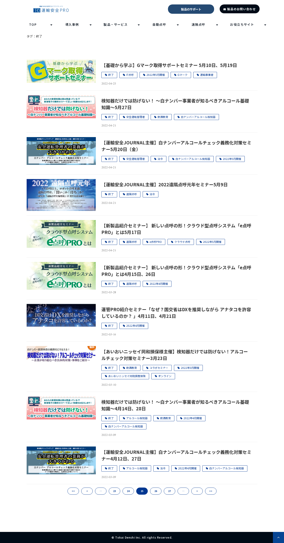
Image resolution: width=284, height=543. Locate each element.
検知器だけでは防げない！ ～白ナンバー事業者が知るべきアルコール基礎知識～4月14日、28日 (175, 405)
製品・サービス (116, 24)
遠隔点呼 (198, 24)
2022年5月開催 (155, 75)
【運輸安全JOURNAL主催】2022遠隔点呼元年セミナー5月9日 (164, 184)
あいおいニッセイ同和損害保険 (127, 376)
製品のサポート (191, 9)
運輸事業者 (206, 75)
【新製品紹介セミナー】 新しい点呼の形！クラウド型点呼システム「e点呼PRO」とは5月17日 (176, 228)
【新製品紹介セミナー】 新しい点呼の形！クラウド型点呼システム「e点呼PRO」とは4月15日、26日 (176, 270)
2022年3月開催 (190, 368)
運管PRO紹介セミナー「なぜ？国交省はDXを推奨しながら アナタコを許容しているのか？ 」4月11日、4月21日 (176, 312)
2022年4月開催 (159, 283)
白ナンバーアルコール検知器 (198, 117)
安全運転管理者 (135, 117)
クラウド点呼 (182, 242)
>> (210, 491)
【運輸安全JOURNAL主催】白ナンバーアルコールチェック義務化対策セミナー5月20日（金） (176, 145)
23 (114, 491)
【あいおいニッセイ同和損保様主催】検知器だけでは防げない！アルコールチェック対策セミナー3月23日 (174, 354)
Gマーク (182, 75)
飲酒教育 (163, 117)
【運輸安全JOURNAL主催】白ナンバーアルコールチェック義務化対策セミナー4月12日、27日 (176, 455)
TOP (33, 24)
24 (128, 491)
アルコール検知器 (137, 418)
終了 (111, 75)
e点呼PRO (156, 242)
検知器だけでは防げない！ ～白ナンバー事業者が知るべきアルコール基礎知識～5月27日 (175, 103)
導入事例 (72, 24)
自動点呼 (159, 24)
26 (155, 491)
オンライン (165, 376)
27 (169, 491)
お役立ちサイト (242, 24)
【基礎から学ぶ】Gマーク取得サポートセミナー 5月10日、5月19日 (169, 65)
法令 (160, 159)
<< (73, 491)
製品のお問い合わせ (241, 9)
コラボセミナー (159, 368)
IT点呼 (130, 75)
